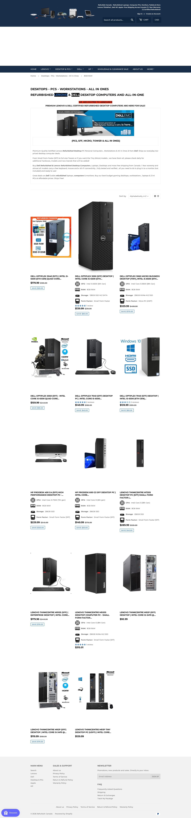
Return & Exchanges (106, 795)
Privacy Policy (59, 773)
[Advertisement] (95, 46)
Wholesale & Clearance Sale (113, 69)
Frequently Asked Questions (109, 789)
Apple (33, 783)
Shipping (101, 792)
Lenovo (45, 69)
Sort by (122, 196)
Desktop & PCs (63, 69)
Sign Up (155, 776)
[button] (80, 306)
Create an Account (153, 14)
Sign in (140, 14)
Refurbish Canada (44, 814)
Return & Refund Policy (63, 780)
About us (138, 69)
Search (33, 770)
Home (33, 69)
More (150, 69)
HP (90, 69)
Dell (79, 69)
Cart (145, 20)
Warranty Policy (59, 783)
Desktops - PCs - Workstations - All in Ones (60, 76)
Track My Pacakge (105, 798)
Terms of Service (60, 777)
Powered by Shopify (63, 814)
